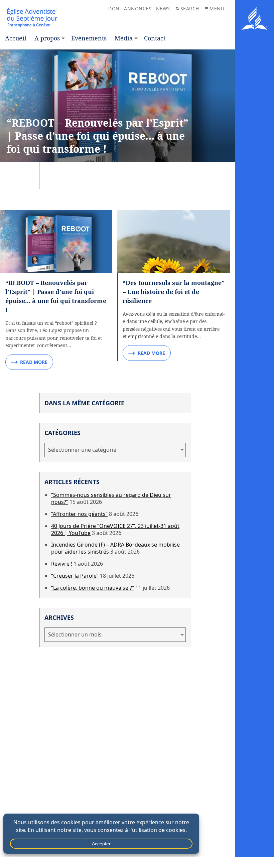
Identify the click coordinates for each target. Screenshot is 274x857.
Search (189, 8)
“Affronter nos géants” (79, 514)
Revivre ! (61, 563)
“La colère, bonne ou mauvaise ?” (92, 587)
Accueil (15, 38)
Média (124, 38)
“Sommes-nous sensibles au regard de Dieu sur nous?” (111, 498)
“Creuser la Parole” (75, 575)
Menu (217, 8)
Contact (154, 38)
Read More (33, 362)
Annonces (137, 8)
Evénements (89, 38)
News (163, 8)
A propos (47, 38)
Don (114, 8)
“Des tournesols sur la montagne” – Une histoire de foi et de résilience (174, 292)
